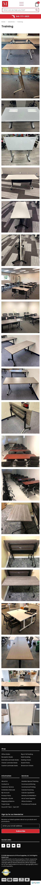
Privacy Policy (6, 795)
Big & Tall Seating (27, 754)
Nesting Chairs (26, 760)
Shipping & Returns (7, 801)
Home (3, 22)
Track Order (5, 804)
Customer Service (7, 787)
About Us (4, 781)
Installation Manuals (8, 790)
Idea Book (11, 22)
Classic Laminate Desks (9, 763)
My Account (5, 793)
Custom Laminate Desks (9, 766)
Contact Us (5, 784)
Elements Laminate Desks (10, 760)
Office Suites (5, 754)
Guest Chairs (25, 763)
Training (20, 22)
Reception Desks (7, 757)
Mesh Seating (25, 757)
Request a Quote (7, 798)
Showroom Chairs (27, 766)
